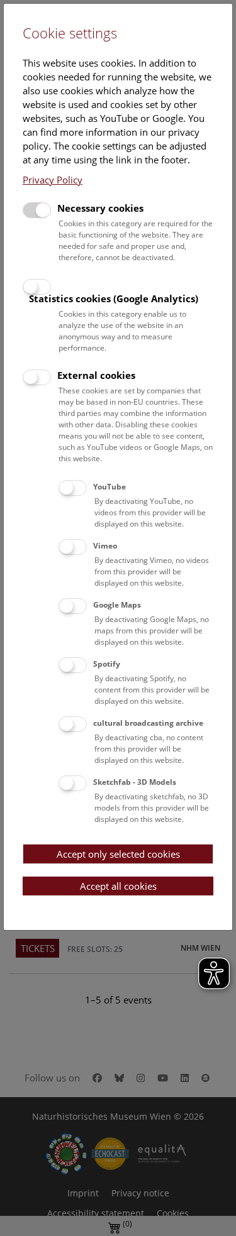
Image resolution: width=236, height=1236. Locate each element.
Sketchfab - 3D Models (134, 782)
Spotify (106, 664)
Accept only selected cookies (118, 854)
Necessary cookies (100, 208)
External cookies (96, 375)
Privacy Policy (52, 179)
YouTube (109, 486)
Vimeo (105, 545)
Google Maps (117, 604)
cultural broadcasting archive (148, 723)
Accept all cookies (118, 886)
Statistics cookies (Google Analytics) (113, 298)
